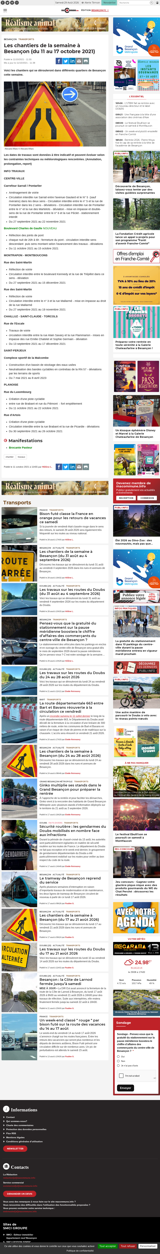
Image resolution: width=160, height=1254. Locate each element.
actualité (58, 548)
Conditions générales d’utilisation (24, 1141)
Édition (86, 10)
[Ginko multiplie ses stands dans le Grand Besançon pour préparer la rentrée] (19, 791)
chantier (10, 457)
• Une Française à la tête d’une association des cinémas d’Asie (135, 116)
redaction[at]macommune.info (19, 1178)
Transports (26, 39)
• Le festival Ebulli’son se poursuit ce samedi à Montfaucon (133, 124)
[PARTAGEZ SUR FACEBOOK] (59, 61)
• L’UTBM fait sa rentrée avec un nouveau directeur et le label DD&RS (135, 106)
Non (123, 1061)
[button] (151, 2)
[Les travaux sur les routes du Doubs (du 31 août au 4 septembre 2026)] (19, 595)
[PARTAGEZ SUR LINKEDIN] (72, 61)
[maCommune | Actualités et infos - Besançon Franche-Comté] (70, 10)
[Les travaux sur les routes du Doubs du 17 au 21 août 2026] (19, 955)
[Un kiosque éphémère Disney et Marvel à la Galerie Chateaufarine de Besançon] (136, 411)
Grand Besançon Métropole (56, 781)
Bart (42, 699)
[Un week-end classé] (19, 1026)
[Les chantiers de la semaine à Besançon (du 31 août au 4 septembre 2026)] (19, 557)
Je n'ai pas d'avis (129, 1065)
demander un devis (19, 1193)
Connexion (147, 498)
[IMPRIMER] (86, 61)
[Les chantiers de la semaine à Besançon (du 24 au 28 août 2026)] (19, 757)
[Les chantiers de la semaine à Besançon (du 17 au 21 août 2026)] (19, 921)
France (44, 510)
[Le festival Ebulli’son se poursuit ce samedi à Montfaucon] (136, 815)
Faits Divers (55, 823)
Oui (123, 1056)
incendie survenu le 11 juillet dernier (70, 716)
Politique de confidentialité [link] (80, 1250)
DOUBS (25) (45, 586)
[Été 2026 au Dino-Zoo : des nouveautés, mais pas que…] (136, 521)
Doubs (43, 823)
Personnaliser (148, 1246)
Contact (10, 1117)
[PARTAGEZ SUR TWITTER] (65, 61)
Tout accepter (107, 1246)
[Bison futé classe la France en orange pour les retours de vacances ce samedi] (19, 519)
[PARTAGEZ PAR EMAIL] (79, 61)
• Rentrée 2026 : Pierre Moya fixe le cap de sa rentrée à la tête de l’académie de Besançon (135, 143)
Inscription (126, 498)
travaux (21, 457)
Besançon (10, 39)
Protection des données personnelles (26, 1129)
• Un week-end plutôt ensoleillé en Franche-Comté (136, 133)
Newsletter (15, 1148)
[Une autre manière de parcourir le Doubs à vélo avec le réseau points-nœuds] (136, 693)
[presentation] (115, 780)
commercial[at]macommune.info (20, 1186)
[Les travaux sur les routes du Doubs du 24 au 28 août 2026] (19, 678)
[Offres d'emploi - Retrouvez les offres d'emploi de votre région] (136, 262)
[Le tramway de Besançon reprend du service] (19, 884)
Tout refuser (128, 1246)
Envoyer (125, 1088)
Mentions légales (15, 1137)
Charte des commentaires (19, 1125)
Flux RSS (11, 1133)
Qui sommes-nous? (16, 1121)
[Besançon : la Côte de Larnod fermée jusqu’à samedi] (19, 985)
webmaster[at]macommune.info (20, 1211)
